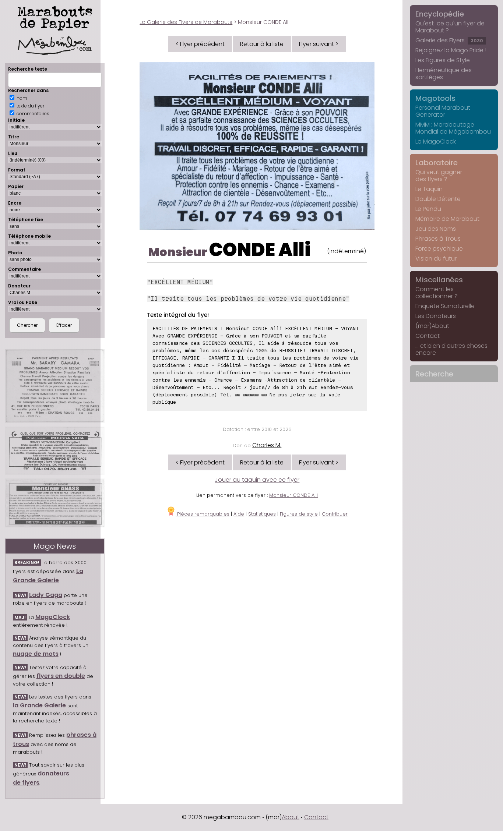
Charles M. (266, 445)
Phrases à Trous (438, 238)
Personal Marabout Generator (442, 111)
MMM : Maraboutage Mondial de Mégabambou (453, 128)
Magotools (435, 98)
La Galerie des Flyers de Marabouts (186, 22)
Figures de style (299, 513)
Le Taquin (429, 189)
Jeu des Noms (435, 228)
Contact (427, 336)
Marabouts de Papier (54, 17)
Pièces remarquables (202, 513)
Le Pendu (428, 209)
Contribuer (335, 513)
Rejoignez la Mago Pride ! (450, 50)
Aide (238, 513)
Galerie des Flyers (449, 40)
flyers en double (60, 676)
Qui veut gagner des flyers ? (438, 175)
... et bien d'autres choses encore (451, 349)
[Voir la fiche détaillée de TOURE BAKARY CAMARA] (55, 386)
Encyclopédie (439, 14)
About (290, 817)
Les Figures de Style (442, 60)
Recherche (434, 374)
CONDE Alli (260, 250)
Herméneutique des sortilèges (443, 73)
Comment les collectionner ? (436, 292)
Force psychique (439, 248)
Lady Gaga (45, 595)
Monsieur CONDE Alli (293, 495)
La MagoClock (435, 141)
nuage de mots (36, 654)
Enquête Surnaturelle (445, 306)
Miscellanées (439, 280)
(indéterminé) (346, 251)
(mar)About (432, 326)
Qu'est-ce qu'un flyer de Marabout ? (450, 27)
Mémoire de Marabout (447, 219)
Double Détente (438, 199)
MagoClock (52, 617)
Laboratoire (436, 163)
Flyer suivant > (318, 44)
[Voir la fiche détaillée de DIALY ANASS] (55, 503)
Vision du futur (436, 258)
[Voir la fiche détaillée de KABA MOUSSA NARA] (55, 451)
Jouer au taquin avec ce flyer (257, 479)
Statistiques (262, 513)
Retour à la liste (262, 44)
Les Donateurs (435, 316)
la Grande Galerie (39, 705)
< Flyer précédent (200, 44)
